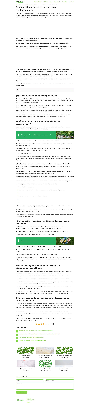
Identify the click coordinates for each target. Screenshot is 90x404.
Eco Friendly (71, 1)
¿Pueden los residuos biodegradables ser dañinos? (32, 340)
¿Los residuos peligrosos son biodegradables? (31, 337)
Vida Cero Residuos (47, 1)
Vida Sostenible (37, 1)
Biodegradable (57, 1)
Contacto (28, 402)
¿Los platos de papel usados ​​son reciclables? (64, 343)
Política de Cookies (30, 399)
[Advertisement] (45, 27)
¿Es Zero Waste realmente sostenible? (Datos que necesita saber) (30, 343)
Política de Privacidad (31, 400)
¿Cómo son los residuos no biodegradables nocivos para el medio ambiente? (39, 334)
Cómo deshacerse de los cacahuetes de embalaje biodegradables (36, 330)
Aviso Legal (29, 398)
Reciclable (64, 1)
